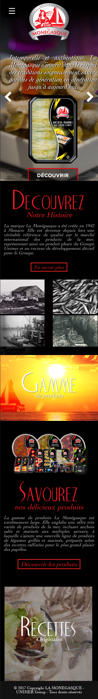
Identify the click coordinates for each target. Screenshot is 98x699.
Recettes (49, 627)
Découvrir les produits (49, 564)
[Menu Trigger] (12, 11)
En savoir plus (49, 267)
